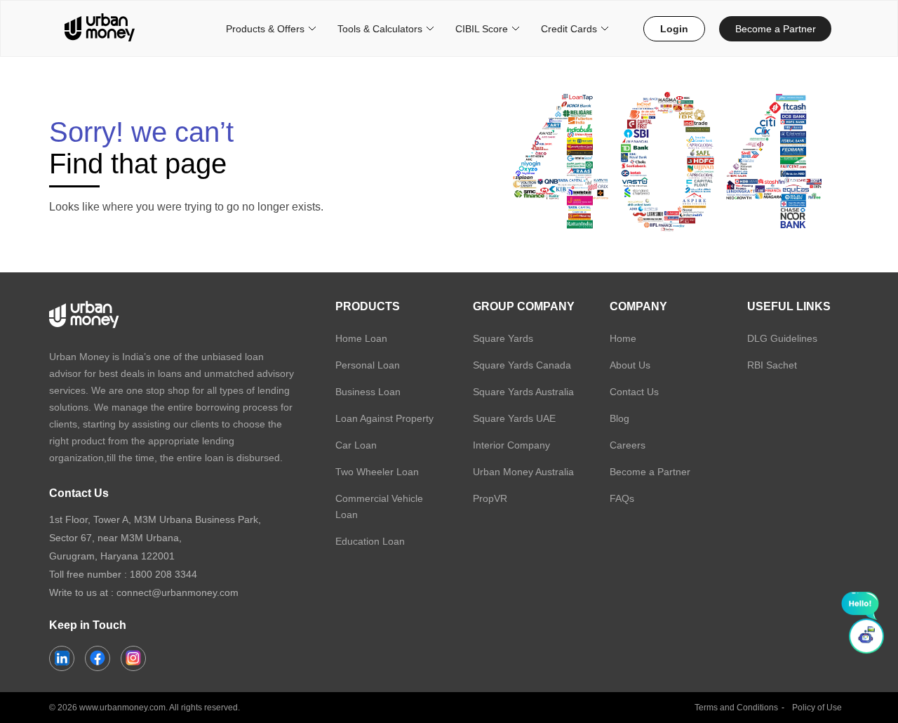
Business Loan (368, 391)
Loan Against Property (384, 418)
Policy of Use (817, 707)
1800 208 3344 (163, 574)
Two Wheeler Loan (377, 471)
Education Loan (370, 541)
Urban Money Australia (523, 471)
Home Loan (361, 338)
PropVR (490, 498)
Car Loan (356, 445)
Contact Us (634, 391)
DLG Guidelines (782, 338)
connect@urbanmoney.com (177, 592)
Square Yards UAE (514, 418)
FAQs (622, 498)
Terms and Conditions (736, 707)
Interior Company (511, 445)
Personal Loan (367, 365)
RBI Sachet (772, 365)
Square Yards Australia (523, 391)
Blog (619, 418)
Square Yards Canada (522, 365)
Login (674, 28)
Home (623, 338)
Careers (627, 445)
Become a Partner (775, 28)
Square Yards (503, 338)
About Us (630, 365)
